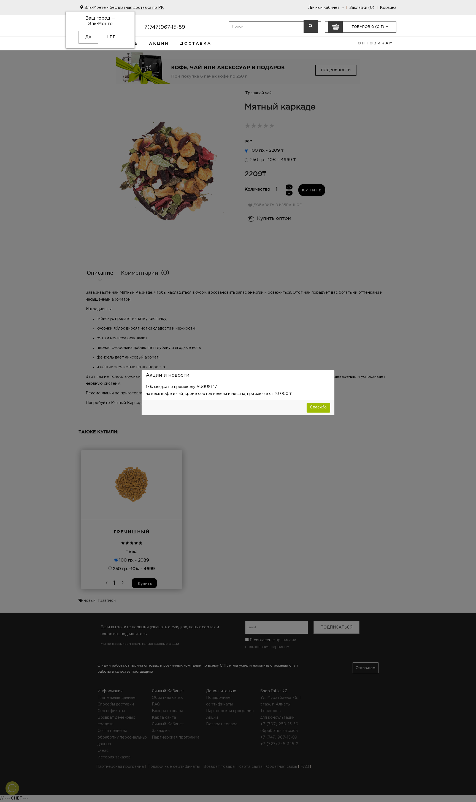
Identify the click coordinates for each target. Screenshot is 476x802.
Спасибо (318, 407)
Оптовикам (376, 43)
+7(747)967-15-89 (163, 27)
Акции (159, 43)
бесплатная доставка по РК (137, 7)
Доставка (196, 43)
